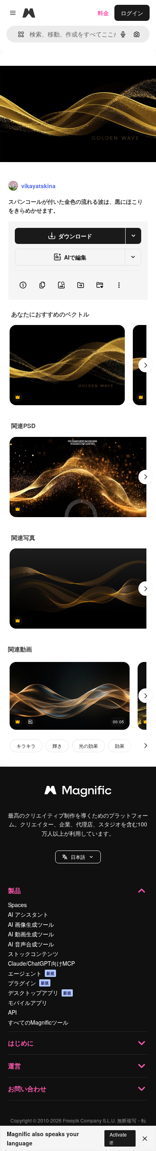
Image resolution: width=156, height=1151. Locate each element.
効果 (119, 745)
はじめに (21, 1042)
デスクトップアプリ (39, 993)
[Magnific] (78, 792)
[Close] (144, 1138)
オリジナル (55, 69)
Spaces (17, 905)
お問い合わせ (27, 1088)
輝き (57, 745)
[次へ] (145, 365)
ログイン (132, 13)
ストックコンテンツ (33, 954)
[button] (78, 857)
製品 (14, 890)
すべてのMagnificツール (38, 1022)
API (12, 1012)
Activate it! (118, 1138)
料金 (103, 13)
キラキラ (26, 745)
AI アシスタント (28, 914)
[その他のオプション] (119, 285)
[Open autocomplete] (18, 34)
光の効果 (88, 745)
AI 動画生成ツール (31, 934)
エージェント (31, 973)
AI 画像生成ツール (31, 924)
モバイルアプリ (27, 1003)
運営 (14, 1065)
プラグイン (28, 983)
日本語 (78, 856)
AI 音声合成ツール (31, 944)
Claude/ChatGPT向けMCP (41, 963)
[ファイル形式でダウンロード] (133, 236)
